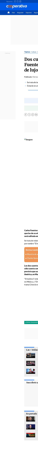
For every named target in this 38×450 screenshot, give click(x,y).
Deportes (29, 12)
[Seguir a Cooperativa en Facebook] (15, 1)
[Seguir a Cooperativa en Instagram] (20, 1)
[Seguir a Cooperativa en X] (18, 1)
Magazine (20, 12)
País (13, 12)
